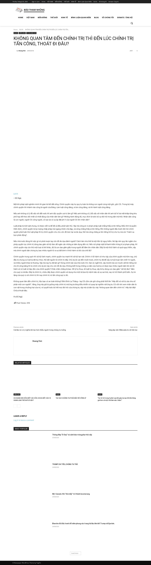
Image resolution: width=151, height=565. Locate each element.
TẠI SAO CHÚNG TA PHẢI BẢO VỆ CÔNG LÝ (71, 398)
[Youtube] (137, 1)
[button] (132, 23)
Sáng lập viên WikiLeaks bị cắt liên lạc (123, 330)
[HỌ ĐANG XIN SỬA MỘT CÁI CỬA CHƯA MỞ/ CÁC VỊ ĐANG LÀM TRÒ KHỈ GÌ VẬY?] (33, 382)
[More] (52, 56)
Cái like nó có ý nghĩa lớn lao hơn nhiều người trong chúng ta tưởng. (40, 330)
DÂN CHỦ (17, 394)
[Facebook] (124, 1)
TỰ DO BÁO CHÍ (31, 33)
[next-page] (18, 406)
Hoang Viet (22, 51)
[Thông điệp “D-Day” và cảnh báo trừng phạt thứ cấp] (32, 447)
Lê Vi (16, 194)
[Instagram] (127, 1)
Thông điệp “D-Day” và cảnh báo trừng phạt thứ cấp (72, 435)
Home (16, 30)
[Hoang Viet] (15, 51)
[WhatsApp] (46, 56)
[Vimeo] (133, 1)
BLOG (21, 30)
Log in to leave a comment (24, 420)
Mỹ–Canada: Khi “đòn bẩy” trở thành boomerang (71, 494)
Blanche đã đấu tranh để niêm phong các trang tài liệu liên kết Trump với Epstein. (83, 523)
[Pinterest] (41, 56)
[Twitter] (130, 1)
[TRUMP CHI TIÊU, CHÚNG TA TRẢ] (32, 476)
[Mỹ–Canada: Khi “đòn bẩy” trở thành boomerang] (32, 506)
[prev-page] (15, 406)
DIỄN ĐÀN (22, 33)
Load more (74, 553)
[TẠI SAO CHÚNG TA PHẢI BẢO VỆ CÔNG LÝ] (75, 382)
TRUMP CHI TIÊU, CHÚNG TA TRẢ (65, 464)
